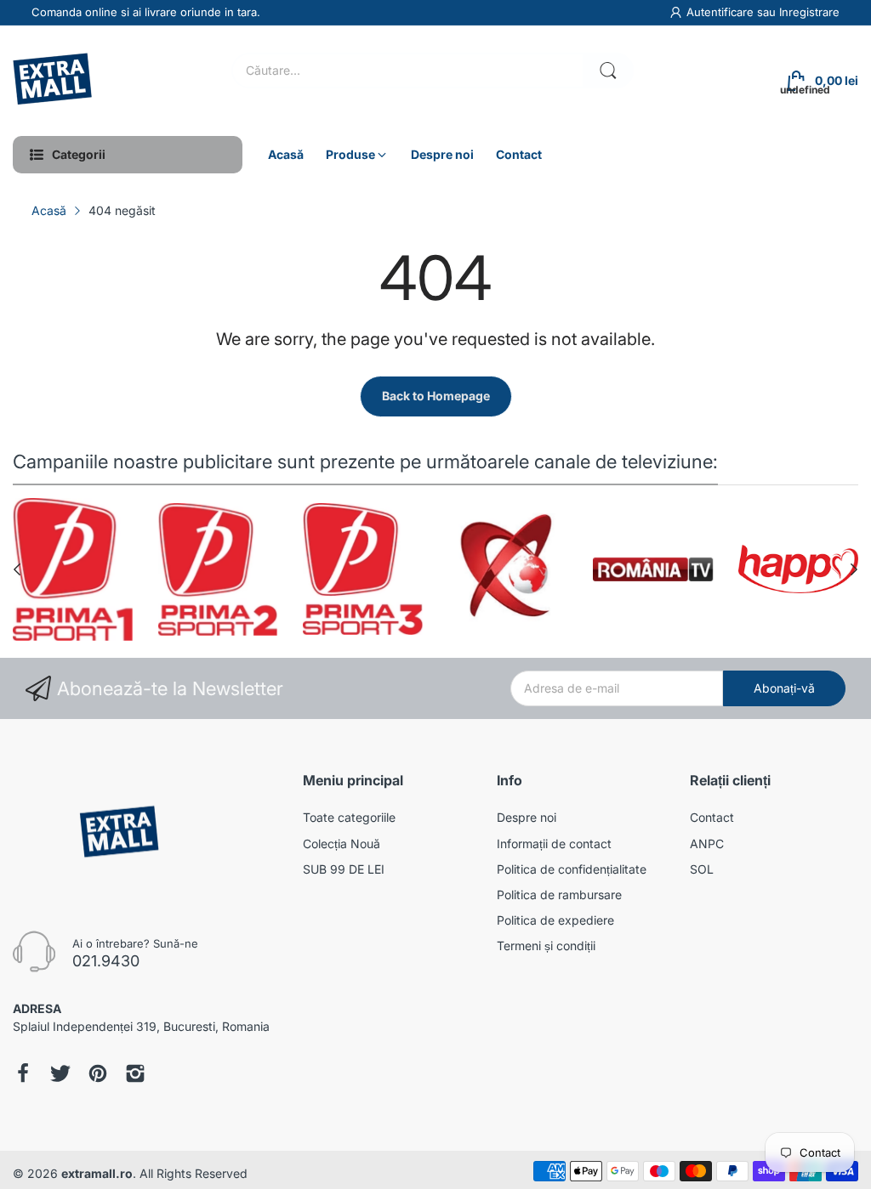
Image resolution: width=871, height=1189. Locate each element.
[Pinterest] (98, 1075)
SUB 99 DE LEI (343, 869)
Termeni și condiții (546, 945)
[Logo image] (73, 569)
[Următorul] (17, 569)
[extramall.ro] (55, 81)
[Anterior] (853, 569)
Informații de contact (554, 843)
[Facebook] (23, 1075)
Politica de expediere (555, 920)
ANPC (707, 843)
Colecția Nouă (341, 843)
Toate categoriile (349, 817)
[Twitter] (60, 1075)
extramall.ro (97, 1173)
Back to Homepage (436, 395)
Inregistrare (809, 12)
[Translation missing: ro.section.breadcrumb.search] (608, 70)
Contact (712, 817)
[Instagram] (135, 1075)
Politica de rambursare (559, 894)
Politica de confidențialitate (571, 869)
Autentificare (721, 12)
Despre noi (526, 817)
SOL (702, 869)
